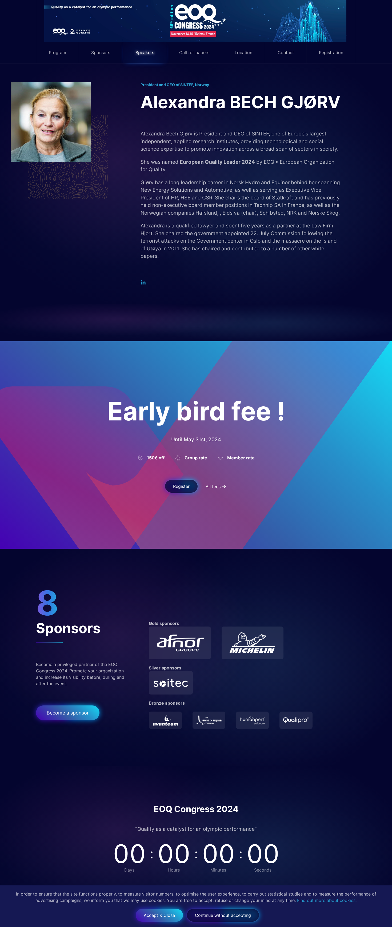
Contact (286, 52)
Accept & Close (159, 915)
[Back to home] (196, 21)
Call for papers (194, 52)
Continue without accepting (223, 915)
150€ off (156, 457)
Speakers (144, 52)
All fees (213, 486)
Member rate (241, 457)
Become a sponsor (68, 713)
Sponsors (100, 52)
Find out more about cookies (326, 900)
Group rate (196, 457)
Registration (331, 52)
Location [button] (243, 52)
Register (181, 486)
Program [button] (57, 52)
